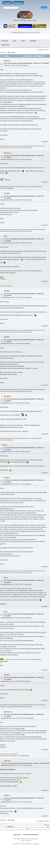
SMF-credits (17, 838)
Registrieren (18, 3)
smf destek (28, 840)
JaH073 (7, 61)
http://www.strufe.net (6, 554)
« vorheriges (39, 49)
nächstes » (46, 49)
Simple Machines (33, 838)
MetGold (7, 153)
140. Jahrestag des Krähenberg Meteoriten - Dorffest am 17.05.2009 (26, 63)
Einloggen (7, 3)
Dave (6, 578)
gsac (6, 611)
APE (5, 236)
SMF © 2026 (24, 838)
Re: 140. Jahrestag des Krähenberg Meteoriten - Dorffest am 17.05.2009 (25, 763)
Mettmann (8, 712)
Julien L (7, 795)
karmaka (7, 761)
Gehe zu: (46, 824)
